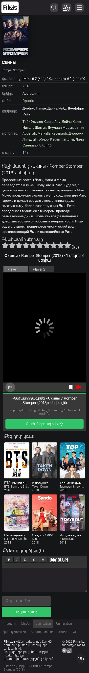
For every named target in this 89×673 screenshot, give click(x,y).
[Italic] (17, 560)
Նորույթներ (64, 623)
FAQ (74, 632)
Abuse (62, 632)
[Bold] (9, 560)
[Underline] (25, 560)
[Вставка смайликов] (43, 560)
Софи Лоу (52, 122)
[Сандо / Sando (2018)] (44, 512)
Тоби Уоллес (32, 122)
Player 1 (13, 269)
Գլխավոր (9, 623)
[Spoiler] (58, 560)
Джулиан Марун (60, 127)
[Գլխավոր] (10, 7)
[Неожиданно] (16, 512)
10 (67, 245)
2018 (26, 86)
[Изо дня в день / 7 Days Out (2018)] (72, 512)
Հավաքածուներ (42, 632)
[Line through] (34, 560)
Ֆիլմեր (26, 623)
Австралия (31, 93)
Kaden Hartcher (62, 139)
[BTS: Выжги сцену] (16, 460)
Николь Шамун (34, 127)
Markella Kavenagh (52, 133)
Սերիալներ (43, 623)
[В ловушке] (44, 460)
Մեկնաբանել (27, 612)
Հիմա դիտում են (14, 632)
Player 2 (39, 269)
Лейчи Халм (71, 122)
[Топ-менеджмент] (72, 460)
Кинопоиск (57, 79)
